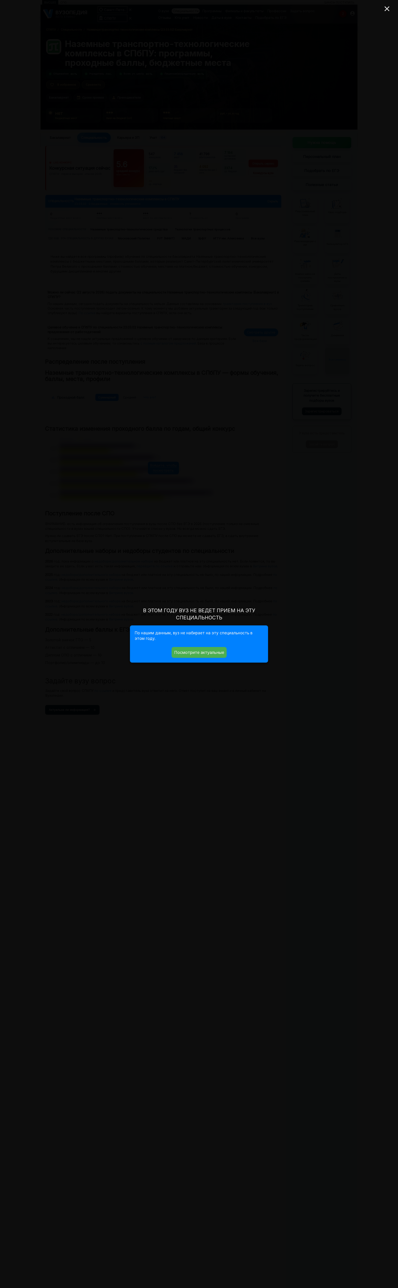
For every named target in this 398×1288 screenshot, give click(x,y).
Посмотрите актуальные (199, 652)
